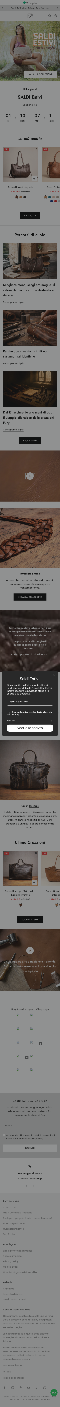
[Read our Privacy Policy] (51, 721)
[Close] (54, 675)
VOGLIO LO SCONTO (30, 728)
